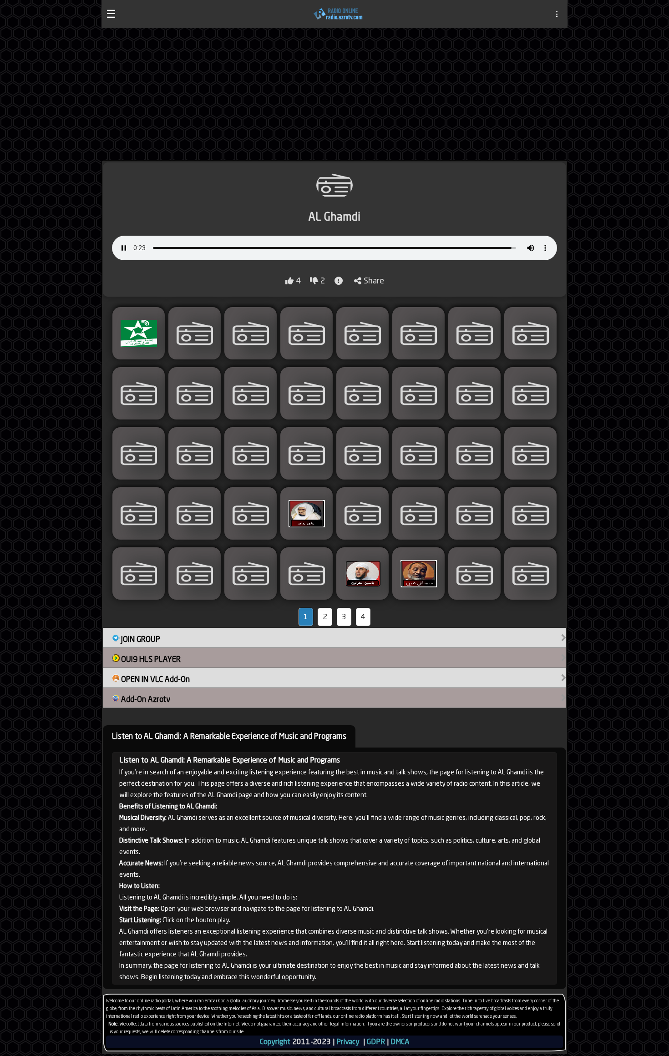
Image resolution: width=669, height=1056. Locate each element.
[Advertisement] (334, 94)
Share (374, 280)
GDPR (376, 1041)
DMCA (399, 1041)
